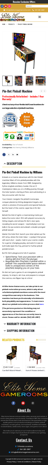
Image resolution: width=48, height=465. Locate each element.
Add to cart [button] (9, 367)
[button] (39, 17)
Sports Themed (16, 367)
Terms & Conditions (24, 462)
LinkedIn (13, 154)
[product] (12, 355)
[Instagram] (9, 6)
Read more (32, 367)
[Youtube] (5, 6)
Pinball (24, 147)
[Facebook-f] (2, 6)
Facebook (4, 154)
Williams (30, 147)
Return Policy (36, 462)
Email (17, 154)
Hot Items (17, 147)
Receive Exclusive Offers (24, 1)
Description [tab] (14, 163)
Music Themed (42, 367)
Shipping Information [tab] (20, 331)
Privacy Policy (11, 462)
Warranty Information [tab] (21, 324)
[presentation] (5, 53)
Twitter (8, 154)
